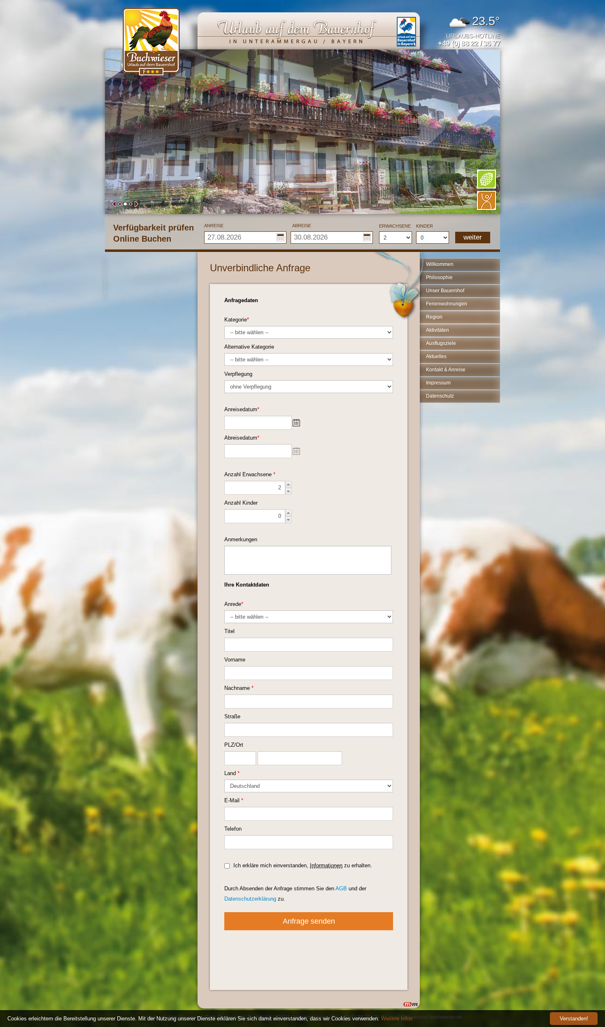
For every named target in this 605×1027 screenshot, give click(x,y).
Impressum (438, 383)
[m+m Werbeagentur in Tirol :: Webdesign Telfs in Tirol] (410, 1004)
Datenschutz (440, 396)
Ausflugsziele (441, 343)
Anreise (213, 225)
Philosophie (439, 277)
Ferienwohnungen (446, 304)
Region (434, 317)
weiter (472, 237)
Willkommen (440, 264)
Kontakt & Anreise (445, 370)
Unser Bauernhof (445, 290)
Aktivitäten (437, 330)
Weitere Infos (397, 1018)
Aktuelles (436, 356)
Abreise (301, 225)
